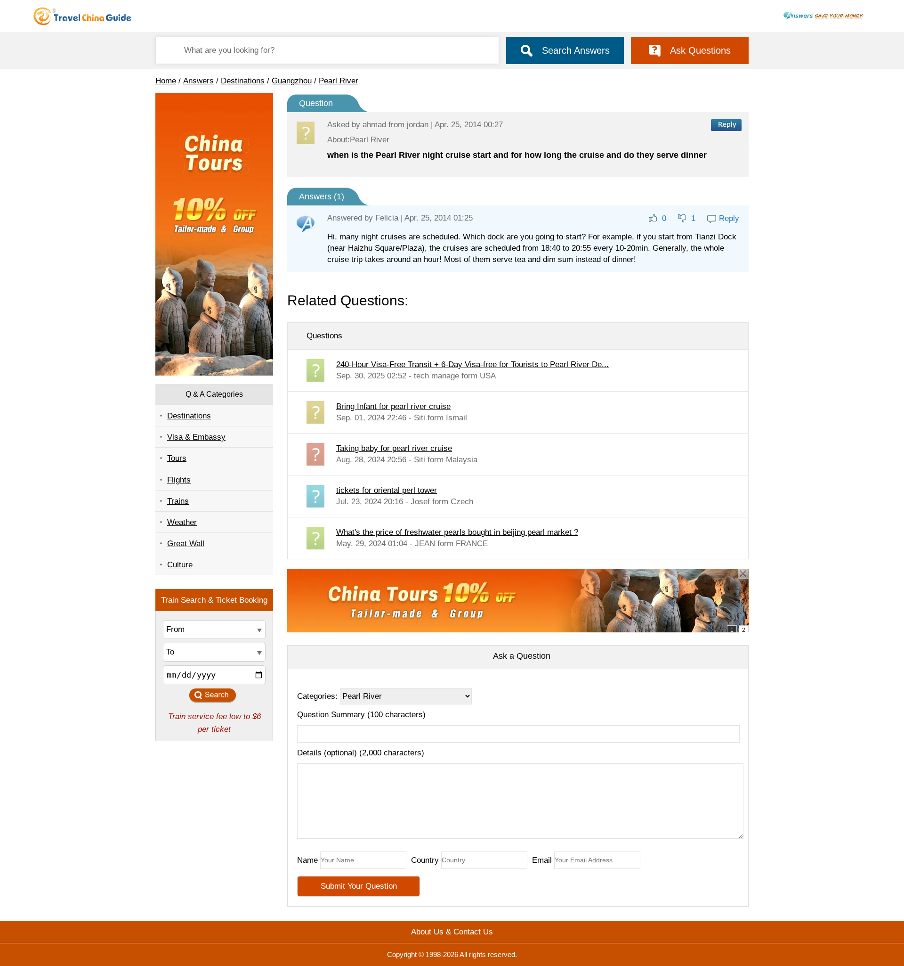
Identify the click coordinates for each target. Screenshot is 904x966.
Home (165, 80)
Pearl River (338, 80)
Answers (198, 80)
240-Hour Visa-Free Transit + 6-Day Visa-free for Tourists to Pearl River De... (472, 364)
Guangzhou (292, 80)
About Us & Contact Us (452, 931)
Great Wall (185, 543)
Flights (179, 479)
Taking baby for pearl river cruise (394, 448)
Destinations (243, 80)
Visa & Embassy (196, 437)
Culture (180, 564)
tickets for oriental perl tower (386, 490)
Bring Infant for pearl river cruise (393, 406)
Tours (176, 458)
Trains (178, 501)
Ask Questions (700, 50)
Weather (182, 522)
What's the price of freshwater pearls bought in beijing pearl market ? (457, 532)
